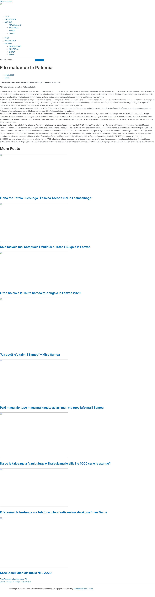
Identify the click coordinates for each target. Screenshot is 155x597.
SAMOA (12, 30)
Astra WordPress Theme (83, 589)
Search (3, 59)
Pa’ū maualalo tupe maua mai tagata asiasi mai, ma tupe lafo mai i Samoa (52, 407)
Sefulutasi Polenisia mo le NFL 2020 (26, 573)
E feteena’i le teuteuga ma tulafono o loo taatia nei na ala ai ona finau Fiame (53, 512)
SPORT (12, 33)
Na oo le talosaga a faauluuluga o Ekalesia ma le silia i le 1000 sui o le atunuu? (55, 463)
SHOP (7, 17)
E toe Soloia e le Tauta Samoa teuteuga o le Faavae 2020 (40, 293)
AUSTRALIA (13, 28)
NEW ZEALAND (15, 25)
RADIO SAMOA (10, 19)
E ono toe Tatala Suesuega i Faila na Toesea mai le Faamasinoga (45, 198)
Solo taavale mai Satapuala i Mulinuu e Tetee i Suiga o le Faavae (45, 247)
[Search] (39, 60)
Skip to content (6, 1)
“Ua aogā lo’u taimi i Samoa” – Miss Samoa (30, 354)
